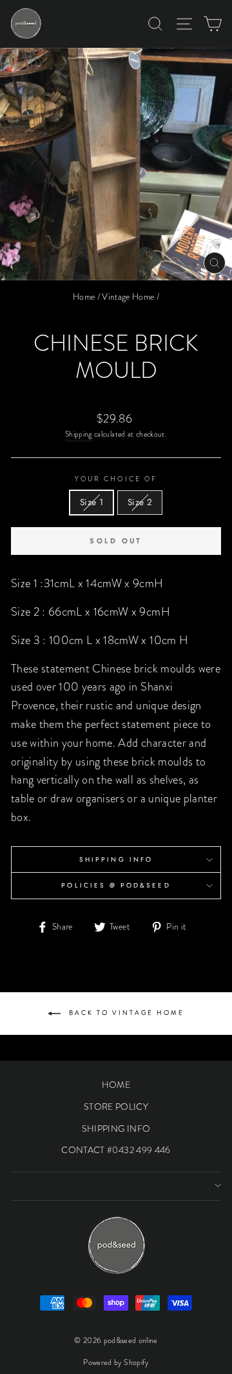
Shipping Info (116, 859)
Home (84, 297)
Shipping (78, 434)
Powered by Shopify (115, 1362)
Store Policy (116, 1106)
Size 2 (140, 501)
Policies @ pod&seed (115, 885)
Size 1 (91, 501)
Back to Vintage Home (125, 1012)
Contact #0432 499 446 (115, 1149)
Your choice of (116, 479)
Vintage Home (128, 297)
